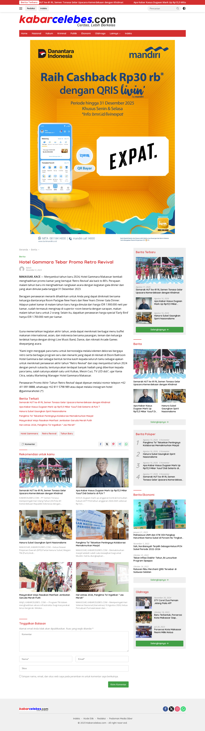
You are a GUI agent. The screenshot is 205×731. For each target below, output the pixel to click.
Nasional (36, 33)
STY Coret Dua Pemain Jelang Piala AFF (166, 602)
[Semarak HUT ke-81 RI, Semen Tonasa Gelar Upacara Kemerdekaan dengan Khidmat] (45, 472)
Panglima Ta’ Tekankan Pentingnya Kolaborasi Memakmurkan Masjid (56, 416)
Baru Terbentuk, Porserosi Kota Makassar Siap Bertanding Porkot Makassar (168, 616)
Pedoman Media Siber (121, 718)
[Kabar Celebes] (67, 20)
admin (28, 267)
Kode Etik (89, 718)
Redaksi (31, 8)
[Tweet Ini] (107, 444)
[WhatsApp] (183, 709)
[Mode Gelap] (184, 8)
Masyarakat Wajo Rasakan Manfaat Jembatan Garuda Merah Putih (55, 420)
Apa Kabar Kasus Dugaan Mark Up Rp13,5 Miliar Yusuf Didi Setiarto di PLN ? (146, 2)
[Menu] (21, 8)
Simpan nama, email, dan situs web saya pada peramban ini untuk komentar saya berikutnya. (70, 676)
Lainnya (114, 33)
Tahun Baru (67, 433)
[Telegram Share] (119, 444)
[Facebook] (165, 709)
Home (24, 33)
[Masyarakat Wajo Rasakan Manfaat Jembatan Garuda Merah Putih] (45, 577)
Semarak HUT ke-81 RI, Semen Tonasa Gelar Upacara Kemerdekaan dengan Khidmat (64, 402)
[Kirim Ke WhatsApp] (126, 444)
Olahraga (100, 33)
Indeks (43, 8)
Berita (22, 256)
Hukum (49, 33)
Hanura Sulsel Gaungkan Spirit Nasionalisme (42, 411)
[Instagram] (177, 709)
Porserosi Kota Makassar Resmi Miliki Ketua (167, 631)
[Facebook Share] (100, 444)
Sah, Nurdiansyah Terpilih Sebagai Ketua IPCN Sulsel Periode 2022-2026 (157, 548)
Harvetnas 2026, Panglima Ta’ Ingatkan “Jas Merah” (47, 424)
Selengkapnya (158, 329)
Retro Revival (49, 433)
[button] (178, 8)
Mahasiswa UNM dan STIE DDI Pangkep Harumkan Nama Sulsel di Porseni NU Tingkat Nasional (157, 536)
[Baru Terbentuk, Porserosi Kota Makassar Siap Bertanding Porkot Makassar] (144, 617)
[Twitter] (171, 709)
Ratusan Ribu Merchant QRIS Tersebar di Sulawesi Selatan (154, 570)
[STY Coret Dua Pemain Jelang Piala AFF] (144, 603)
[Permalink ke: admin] (21, 268)
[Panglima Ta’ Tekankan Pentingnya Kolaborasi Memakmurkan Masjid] (102, 525)
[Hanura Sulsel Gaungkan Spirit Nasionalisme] (45, 525)
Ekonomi (86, 33)
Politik (74, 33)
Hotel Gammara (29, 433)
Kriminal (61, 33)
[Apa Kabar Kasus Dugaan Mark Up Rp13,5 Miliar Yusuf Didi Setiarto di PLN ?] (102, 472)
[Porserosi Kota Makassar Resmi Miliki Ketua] (144, 632)
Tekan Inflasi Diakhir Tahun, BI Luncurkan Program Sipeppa (155, 559)
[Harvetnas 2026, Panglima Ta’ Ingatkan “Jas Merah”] (102, 577)
